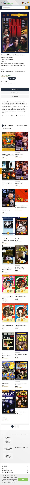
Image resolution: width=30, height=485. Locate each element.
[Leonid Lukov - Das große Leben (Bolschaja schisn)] (21, 341)
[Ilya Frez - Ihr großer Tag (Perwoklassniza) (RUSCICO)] (8, 226)
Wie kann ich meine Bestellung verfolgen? (8, 448)
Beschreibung (15, 89)
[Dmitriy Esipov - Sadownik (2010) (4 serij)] (8, 170)
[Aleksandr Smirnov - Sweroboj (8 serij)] (21, 141)
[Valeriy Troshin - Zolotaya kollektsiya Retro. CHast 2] (8, 312)
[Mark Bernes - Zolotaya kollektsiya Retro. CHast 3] (21, 312)
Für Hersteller (15, 96)
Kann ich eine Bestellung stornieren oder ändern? (8, 455)
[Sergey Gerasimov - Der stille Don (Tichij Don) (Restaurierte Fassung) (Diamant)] (8, 254)
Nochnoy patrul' (5, 417)
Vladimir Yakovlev (9, 59)
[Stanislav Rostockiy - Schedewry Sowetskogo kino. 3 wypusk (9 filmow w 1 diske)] (8, 141)
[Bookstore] (8, 2)
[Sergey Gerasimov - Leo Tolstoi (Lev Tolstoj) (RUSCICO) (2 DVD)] (21, 254)
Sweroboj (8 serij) (19, 154)
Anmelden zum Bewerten (20, 71)
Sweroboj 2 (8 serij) (6, 210)
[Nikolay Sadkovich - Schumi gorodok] (8, 370)
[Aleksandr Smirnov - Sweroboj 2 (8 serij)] (8, 198)
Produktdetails (15, 92)
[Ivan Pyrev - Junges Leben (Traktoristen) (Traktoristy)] (21, 370)
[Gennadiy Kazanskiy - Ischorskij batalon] (21, 226)
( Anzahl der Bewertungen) (7, 71)
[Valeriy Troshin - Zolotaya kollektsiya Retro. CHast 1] (21, 284)
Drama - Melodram (9, 84)
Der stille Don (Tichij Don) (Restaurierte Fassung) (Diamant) (7, 269)
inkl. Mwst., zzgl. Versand (4, 76)
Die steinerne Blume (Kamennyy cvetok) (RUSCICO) (6, 355)
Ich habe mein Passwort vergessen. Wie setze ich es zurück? (8, 440)
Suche (26, 7)
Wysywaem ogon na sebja (20, 411)
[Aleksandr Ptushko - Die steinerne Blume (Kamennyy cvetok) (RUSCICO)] (8, 341)
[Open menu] (2, 3)
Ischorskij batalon (19, 238)
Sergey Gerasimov (8, 57)
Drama (16, 84)
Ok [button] (23, 479)
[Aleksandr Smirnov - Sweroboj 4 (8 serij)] (21, 170)
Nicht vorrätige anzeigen (22, 125)
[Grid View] (3, 125)
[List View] (5, 125)
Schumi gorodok (5, 383)
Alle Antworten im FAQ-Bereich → (22, 447)
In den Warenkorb (12, 78)
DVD (6, 81)
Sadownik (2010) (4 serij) (7, 183)
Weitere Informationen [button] (9, 482)
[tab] (15, 89)
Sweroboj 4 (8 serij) (19, 183)
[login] (26, 3)
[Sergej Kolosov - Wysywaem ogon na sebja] (21, 399)
